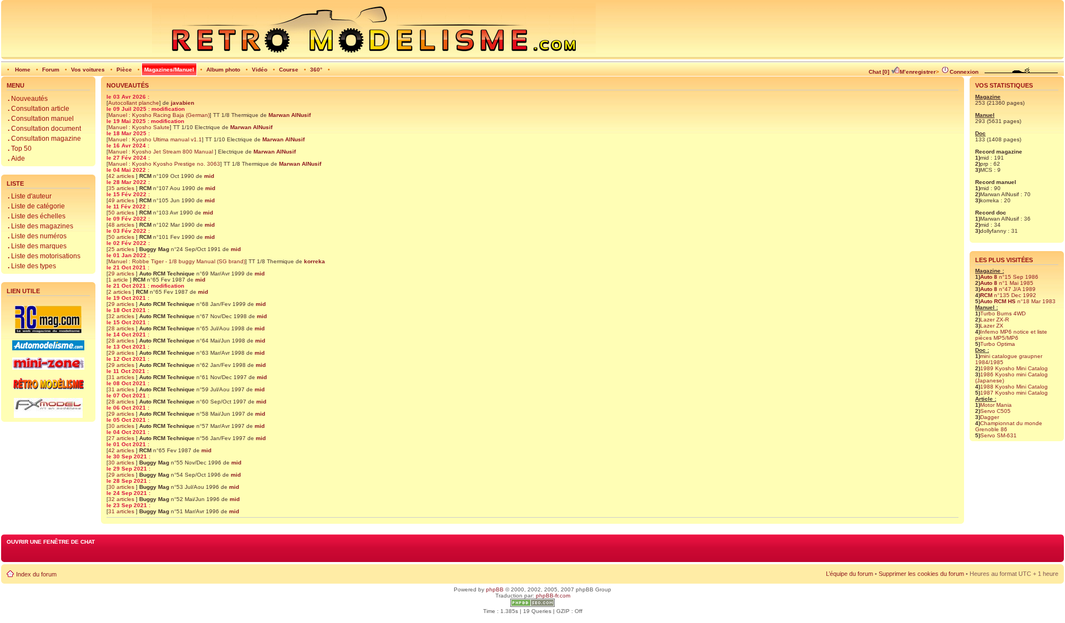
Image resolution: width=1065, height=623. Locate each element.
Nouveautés (28, 99)
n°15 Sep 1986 (1009, 277)
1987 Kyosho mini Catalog (1014, 393)
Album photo (223, 70)
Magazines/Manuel (169, 70)
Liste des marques (37, 246)
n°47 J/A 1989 (1008, 289)
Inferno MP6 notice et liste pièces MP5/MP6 (1011, 335)
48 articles (122, 225)
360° (316, 70)
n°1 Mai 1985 (1006, 283)
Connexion (964, 72)
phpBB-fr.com (553, 596)
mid (209, 176)
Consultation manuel (41, 118)
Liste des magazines (40, 226)
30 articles (122, 426)
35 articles (122, 188)
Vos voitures (88, 70)
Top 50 (20, 148)
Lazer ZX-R (994, 319)
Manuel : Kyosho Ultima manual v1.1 (155, 139)
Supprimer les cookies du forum (921, 573)
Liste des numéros (37, 236)
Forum (50, 70)
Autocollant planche (133, 103)
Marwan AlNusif (289, 115)
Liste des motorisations (44, 256)
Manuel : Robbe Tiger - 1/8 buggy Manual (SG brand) (176, 261)
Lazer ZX (991, 326)
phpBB (495, 589)
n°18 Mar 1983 (1018, 301)
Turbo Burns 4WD (1003, 313)
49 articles (122, 200)
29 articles (122, 273)
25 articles (122, 249)
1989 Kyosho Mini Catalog (1014, 368)
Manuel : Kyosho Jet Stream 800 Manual (161, 152)
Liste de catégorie (36, 206)
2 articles (120, 292)
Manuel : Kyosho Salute (139, 127)
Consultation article (38, 109)
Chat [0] (879, 72)
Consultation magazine (44, 138)
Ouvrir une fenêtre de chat (51, 542)
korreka (314, 261)
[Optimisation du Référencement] (532, 605)
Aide (16, 158)
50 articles (122, 213)
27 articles (122, 438)
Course (288, 70)
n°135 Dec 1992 (1008, 295)
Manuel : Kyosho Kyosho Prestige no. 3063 (164, 164)
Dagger (989, 417)
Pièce (124, 70)
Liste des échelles (36, 216)
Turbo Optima (997, 344)
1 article (119, 280)
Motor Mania (996, 405)
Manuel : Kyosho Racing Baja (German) (159, 115)
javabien (182, 103)
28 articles (122, 328)
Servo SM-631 (998, 435)
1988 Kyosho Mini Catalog (1014, 387)
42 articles (122, 176)
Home (23, 70)
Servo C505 (995, 411)
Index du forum (36, 574)
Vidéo (259, 70)
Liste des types (32, 266)
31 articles (122, 377)
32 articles (122, 316)
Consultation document (44, 128)
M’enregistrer (918, 72)
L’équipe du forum (849, 573)
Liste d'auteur (30, 196)
